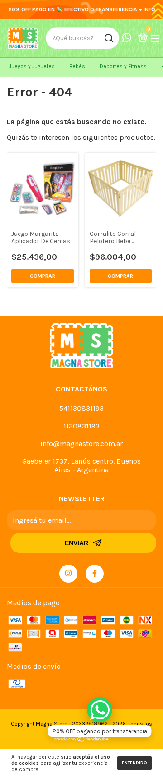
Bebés (77, 66)
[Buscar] (108, 38)
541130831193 (81, 408)
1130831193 (81, 426)
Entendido (134, 763)
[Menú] (157, 38)
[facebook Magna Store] (95, 574)
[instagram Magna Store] (68, 574)
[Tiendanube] (81, 740)
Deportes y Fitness (123, 66)
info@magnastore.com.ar (81, 443)
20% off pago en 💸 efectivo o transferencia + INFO (81, 9)
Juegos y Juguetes (32, 66)
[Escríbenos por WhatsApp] (99, 709)
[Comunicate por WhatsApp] (126, 38)
